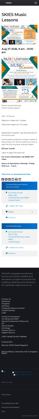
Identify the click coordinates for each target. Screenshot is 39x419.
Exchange (6, 328)
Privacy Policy (6, 394)
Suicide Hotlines (8, 310)
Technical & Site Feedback (10, 407)
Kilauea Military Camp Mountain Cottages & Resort (19, 352)
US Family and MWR (10, 319)
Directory (5, 306)
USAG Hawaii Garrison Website (14, 336)
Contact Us (6, 299)
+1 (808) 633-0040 (15, 248)
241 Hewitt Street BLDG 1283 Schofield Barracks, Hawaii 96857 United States (19, 237)
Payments (6, 301)
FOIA (3, 411)
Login (4, 313)
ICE (3, 323)
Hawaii (8, 3)
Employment (7, 342)
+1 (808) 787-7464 (15, 206)
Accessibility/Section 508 (10, 403)
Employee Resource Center (13, 308)
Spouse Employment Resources (15, 321)
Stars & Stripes (7, 326)
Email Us (11, 218)
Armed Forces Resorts (11, 317)
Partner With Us (8, 330)
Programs (6, 304)
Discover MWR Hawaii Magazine (15, 345)
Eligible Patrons (8, 333)
